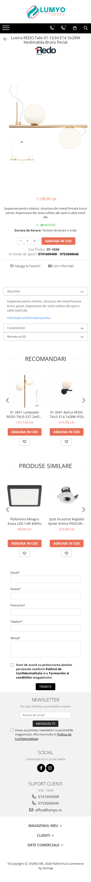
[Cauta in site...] (85, 28)
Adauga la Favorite (27, 266)
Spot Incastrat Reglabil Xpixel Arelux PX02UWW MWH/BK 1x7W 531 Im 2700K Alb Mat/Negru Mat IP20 (66, 521)
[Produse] (6, 29)
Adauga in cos (58, 241)
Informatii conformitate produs (28, 318)
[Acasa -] (45, 12)
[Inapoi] (3, 39)
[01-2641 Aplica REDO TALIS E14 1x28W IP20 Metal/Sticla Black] (66, 389)
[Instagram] (50, 768)
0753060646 (48, 803)
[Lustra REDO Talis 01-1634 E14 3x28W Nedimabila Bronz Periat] (46, 126)
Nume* (15, 589)
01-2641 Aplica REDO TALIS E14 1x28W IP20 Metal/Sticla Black (66, 414)
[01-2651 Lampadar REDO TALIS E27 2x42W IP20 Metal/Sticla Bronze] (24, 389)
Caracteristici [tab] (16, 328)
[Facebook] (41, 768)
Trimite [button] (45, 686)
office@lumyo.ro (48, 810)
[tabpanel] (46, 126)
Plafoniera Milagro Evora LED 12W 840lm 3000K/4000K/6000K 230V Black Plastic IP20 (24, 521)
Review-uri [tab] (16, 336)
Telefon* (16, 622)
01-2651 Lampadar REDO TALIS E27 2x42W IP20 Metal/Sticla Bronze (24, 414)
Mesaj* (15, 638)
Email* (15, 572)
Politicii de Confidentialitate (39, 671)
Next (84, 131)
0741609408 (48, 796)
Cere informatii (63, 266)
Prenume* (17, 605)
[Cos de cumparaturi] (75, 28)
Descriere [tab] (13, 291)
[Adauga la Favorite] (24, 441)
